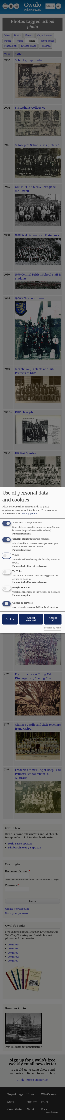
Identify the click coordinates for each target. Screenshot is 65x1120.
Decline (10, 619)
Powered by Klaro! (52, 628)
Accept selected (31, 619)
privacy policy (29, 513)
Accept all (53, 619)
